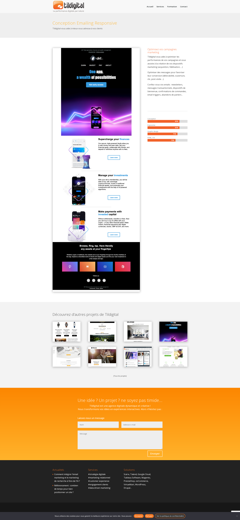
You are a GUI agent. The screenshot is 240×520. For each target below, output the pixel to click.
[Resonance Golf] (102, 332)
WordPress (140, 484)
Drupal (127, 488)
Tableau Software (132, 477)
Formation (172, 7)
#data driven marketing (99, 488)
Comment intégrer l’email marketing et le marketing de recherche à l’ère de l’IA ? (67, 477)
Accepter (138, 516)
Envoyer (155, 453)
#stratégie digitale (97, 474)
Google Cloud (144, 474)
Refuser (149, 516)
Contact (184, 7)
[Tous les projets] (120, 376)
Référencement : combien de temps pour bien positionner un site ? (66, 489)
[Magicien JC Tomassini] (102, 357)
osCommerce (142, 481)
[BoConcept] (138, 332)
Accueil (150, 7)
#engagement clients (98, 484)
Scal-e (126, 474)
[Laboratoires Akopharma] (173, 357)
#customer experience (98, 481)
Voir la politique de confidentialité (170, 516)
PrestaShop (129, 481)
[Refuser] (237, 516)
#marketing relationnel (99, 477)
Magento (146, 477)
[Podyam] (66, 357)
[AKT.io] (173, 332)
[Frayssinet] (66, 332)
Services (160, 7)
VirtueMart (129, 484)
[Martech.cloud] (138, 357)
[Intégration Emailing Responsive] (96, 291)
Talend (133, 474)
